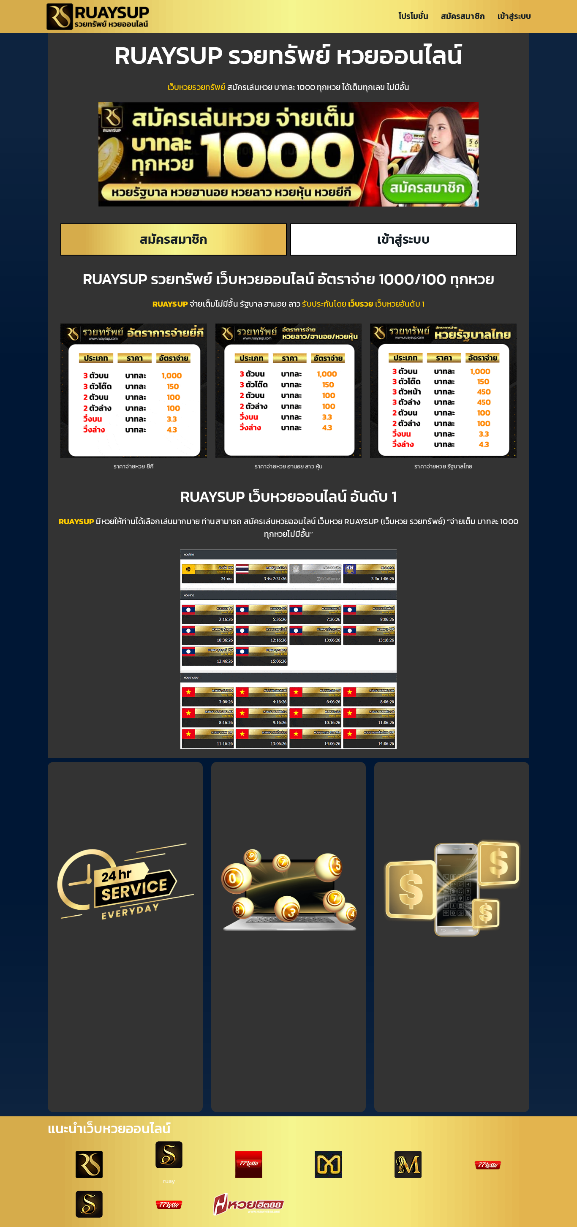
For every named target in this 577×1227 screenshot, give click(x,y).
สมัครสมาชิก (462, 16)
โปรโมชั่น (413, 16)
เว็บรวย (360, 304)
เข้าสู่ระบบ (514, 16)
